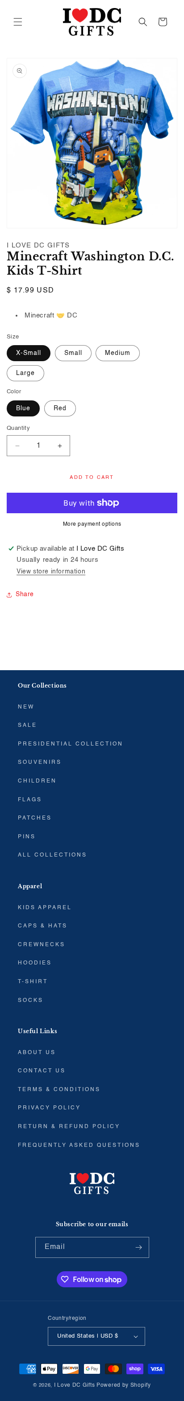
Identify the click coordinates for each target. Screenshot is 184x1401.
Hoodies (35, 963)
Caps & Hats (42, 926)
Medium (117, 353)
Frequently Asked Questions (79, 1145)
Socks (30, 1000)
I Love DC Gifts (74, 1385)
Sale (27, 725)
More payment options (92, 524)
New (26, 707)
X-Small (28, 353)
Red (60, 408)
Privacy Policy (49, 1108)
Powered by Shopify (123, 1385)
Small (73, 353)
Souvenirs (40, 762)
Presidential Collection (70, 744)
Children (37, 781)
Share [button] (25, 594)
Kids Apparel (45, 908)
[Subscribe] (139, 1247)
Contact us (42, 1071)
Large (25, 373)
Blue (23, 408)
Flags (30, 800)
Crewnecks (41, 945)
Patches (35, 818)
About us (37, 1052)
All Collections (52, 855)
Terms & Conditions (59, 1089)
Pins (27, 837)
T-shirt (33, 982)
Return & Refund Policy (69, 1126)
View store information (51, 572)
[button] (18, 22)
